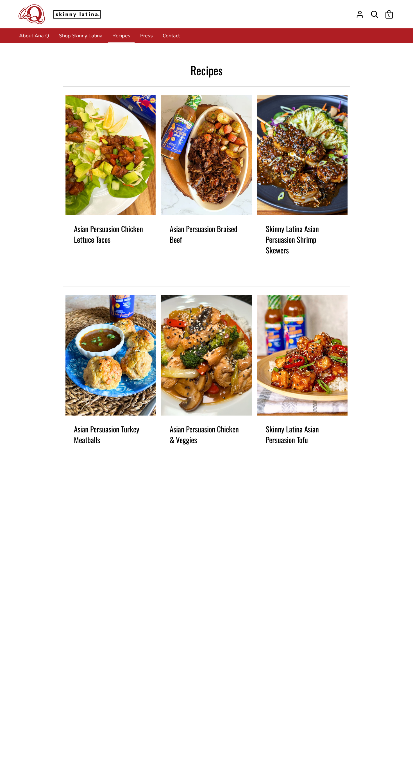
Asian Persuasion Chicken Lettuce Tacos (108, 234)
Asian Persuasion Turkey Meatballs (106, 434)
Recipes (121, 35)
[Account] (360, 12)
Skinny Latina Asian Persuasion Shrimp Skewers (292, 239)
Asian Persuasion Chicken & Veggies (204, 434)
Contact (171, 35)
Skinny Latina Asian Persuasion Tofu (292, 434)
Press (146, 35)
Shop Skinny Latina (81, 35)
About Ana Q (34, 35)
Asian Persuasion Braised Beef (203, 234)
